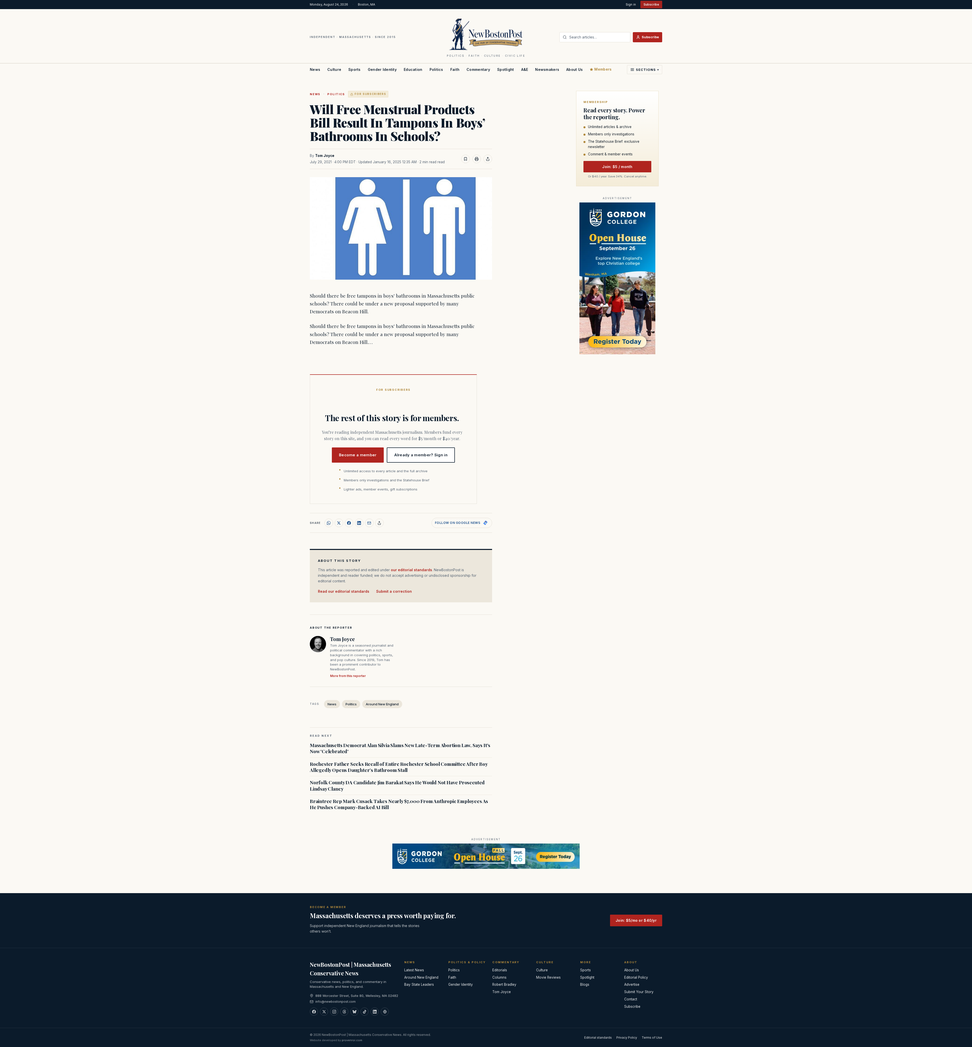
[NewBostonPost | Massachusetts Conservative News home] (486, 34)
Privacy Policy (626, 1037)
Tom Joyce (324, 156)
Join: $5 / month (617, 167)
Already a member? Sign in (421, 455)
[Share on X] (339, 523)
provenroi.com (352, 1040)
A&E (524, 69)
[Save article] (465, 159)
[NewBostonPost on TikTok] (364, 1012)
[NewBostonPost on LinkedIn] (375, 1012)
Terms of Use (652, 1037)
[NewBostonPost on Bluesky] (354, 1012)
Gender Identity (382, 69)
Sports (354, 69)
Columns (499, 977)
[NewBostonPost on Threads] (344, 1012)
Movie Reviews (548, 977)
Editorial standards (598, 1037)
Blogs (584, 984)
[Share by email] (369, 523)
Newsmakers (547, 69)
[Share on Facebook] (349, 523)
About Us (574, 69)
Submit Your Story (639, 992)
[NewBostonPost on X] (324, 1012)
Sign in (631, 4)
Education (413, 69)
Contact (630, 999)
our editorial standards (411, 570)
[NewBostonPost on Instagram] (334, 1012)
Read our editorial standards (343, 591)
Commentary (478, 69)
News (315, 69)
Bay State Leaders (419, 984)
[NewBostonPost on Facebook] (314, 1012)
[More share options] (379, 523)
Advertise (631, 984)
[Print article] (476, 159)
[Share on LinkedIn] (359, 523)
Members (603, 69)
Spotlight (505, 69)
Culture (334, 69)
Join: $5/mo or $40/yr (636, 920)
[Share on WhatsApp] (329, 523)
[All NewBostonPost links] (385, 1012)
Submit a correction (394, 591)
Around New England (382, 704)
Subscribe (651, 4)
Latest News (414, 970)
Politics (436, 69)
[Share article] (487, 159)
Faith (454, 69)
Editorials (499, 970)
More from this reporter (348, 676)
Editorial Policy (636, 977)
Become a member (358, 455)
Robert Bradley (504, 984)
